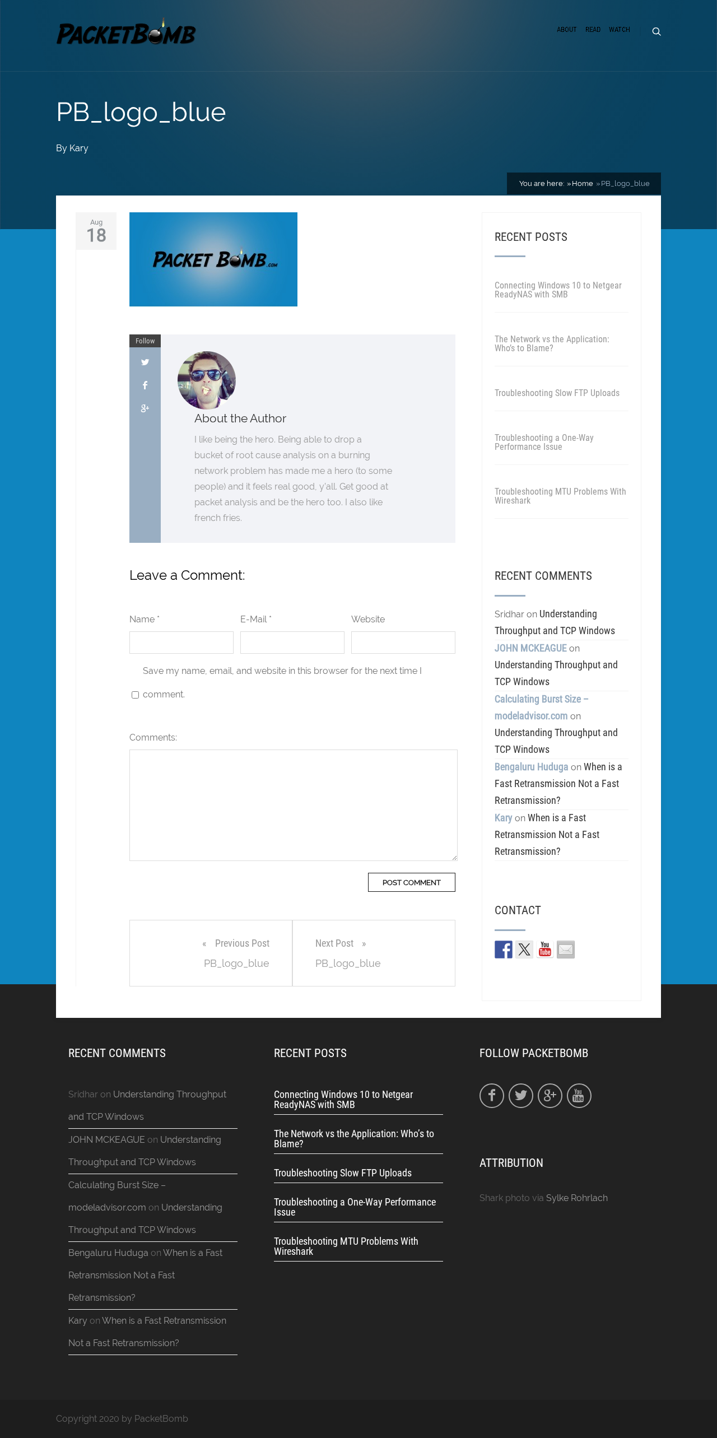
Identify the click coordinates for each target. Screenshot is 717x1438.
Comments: (153, 737)
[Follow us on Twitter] (524, 949)
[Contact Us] (566, 949)
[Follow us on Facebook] (504, 949)
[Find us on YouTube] (545, 949)
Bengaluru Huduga (532, 766)
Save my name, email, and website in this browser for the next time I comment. (282, 683)
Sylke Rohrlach (577, 1198)
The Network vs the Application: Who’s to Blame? (552, 343)
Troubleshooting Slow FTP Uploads (557, 393)
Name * (144, 619)
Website (368, 619)
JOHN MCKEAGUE (531, 648)
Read (592, 29)
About (567, 29)
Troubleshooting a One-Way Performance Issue (544, 442)
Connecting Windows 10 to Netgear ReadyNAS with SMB (558, 290)
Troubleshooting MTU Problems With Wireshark (560, 496)
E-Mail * (256, 619)
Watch (619, 29)
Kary (79, 148)
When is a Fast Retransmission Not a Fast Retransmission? (558, 783)
